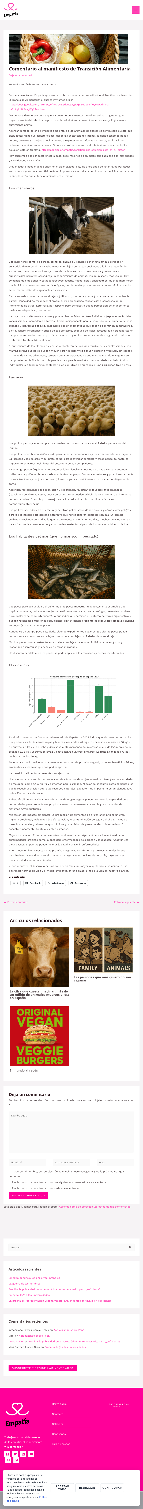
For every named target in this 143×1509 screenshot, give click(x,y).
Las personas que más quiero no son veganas (102, 978)
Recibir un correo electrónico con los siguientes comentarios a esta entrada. (59, 1182)
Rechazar (87, 1487)
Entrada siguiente (126, 902)
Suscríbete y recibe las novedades (42, 1368)
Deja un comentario (21, 75)
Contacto (57, 1414)
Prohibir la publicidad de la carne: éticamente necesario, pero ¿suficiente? (54, 1289)
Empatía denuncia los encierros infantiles (34, 1277)
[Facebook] (7, 1454)
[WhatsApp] (16, 1460)
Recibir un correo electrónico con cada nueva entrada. (45, 1188)
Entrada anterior (16, 902)
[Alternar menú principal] (136, 10)
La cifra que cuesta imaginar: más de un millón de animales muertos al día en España (39, 994)
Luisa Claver (16, 1341)
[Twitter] (15, 1454)
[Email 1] (8, 1460)
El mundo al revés (24, 1070)
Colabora (57, 1424)
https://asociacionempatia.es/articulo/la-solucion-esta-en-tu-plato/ (83, 149)
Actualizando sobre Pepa (69, 1330)
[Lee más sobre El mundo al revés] (39, 1036)
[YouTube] (31, 1454)
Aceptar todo (62, 1488)
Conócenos (59, 1434)
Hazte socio (59, 1403)
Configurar (112, 1487)
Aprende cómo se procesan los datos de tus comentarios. (95, 1206)
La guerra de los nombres (24, 1283)
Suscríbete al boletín (119, 1405)
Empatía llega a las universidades (29, 1295)
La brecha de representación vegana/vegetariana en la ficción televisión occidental (60, 1300)
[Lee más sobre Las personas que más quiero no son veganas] (103, 949)
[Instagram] (23, 1454)
